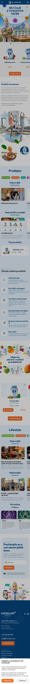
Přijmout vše (7, 680)
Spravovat (22, 680)
